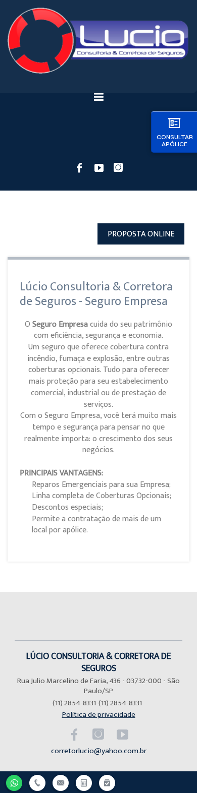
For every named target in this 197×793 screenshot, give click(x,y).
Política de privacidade (98, 714)
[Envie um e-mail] (61, 781)
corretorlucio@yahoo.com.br (98, 751)
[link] (79, 167)
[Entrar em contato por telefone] (37, 783)
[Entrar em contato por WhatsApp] (14, 781)
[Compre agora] (107, 781)
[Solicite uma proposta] (84, 781)
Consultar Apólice (175, 140)
